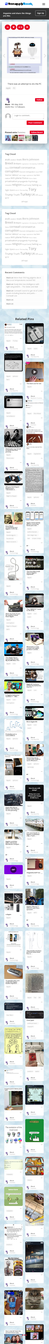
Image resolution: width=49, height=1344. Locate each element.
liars (38, 175)
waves (41, 195)
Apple (8, 88)
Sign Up (40, 13)
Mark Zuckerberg (12, 542)
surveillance (11, 416)
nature (7, 178)
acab (7, 159)
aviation (13, 160)
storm (17, 190)
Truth (16, 194)
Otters (30, 1180)
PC (14, 88)
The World (34, 852)
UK (33, 194)
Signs (7, 190)
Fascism (22, 172)
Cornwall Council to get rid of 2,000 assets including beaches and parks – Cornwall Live (24, 293)
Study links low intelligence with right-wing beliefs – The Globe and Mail (22, 285)
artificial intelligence (33, 1023)
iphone (15, 376)
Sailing (35, 185)
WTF (7, 198)
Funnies (21, 132)
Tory (32, 189)
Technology (14, 427)
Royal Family (26, 185)
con (35, 614)
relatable (8, 185)
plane (18, 178)
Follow (39, 100)
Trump (9, 194)
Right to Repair (12, 496)
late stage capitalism (26, 175)
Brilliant (17, 163)
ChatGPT (30, 1027)
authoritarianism (33, 532)
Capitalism (25, 164)
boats (19, 159)
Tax (35, 997)
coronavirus (28, 167)
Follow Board (37, 132)
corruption (12, 171)
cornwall (14, 167)
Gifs (11, 887)
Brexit (9, 163)
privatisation (11, 181)
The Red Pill (14, 349)
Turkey (25, 194)
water (37, 1071)
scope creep (36, 538)
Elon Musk (37, 413)
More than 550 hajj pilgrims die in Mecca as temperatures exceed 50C (23, 278)
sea (40, 185)
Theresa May (24, 190)
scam (35, 348)
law (35, 175)
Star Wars (10, 1015)
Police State (33, 178)
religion (17, 185)
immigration (30, 172)
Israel (37, 172)
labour (15, 175)
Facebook (10, 538)
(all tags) (24, 201)
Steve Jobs (10, 458)
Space (12, 190)
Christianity (33, 164)
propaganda (23, 181)
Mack (12, 347)
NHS (13, 178)
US (36, 194)
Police (25, 178)
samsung (30, 767)
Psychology (32, 181)
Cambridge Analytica (12, 535)
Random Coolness (37, 398)
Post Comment (35, 122)
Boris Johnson (30, 159)
